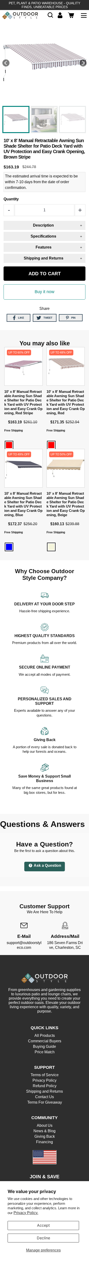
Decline (43, 1238)
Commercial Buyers (44, 1041)
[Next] (83, 63)
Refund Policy (44, 1086)
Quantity (11, 199)
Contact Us (44, 1097)
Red (9, 445)
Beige (51, 547)
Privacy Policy (44, 1080)
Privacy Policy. (26, 1213)
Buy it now (44, 291)
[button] (50, 15)
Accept (43, 1225)
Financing (44, 1142)
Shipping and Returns (44, 1091)
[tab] (44, 225)
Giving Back (44, 1136)
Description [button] (43, 225)
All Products (44, 1035)
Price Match (45, 1052)
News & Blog (44, 1131)
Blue (9, 547)
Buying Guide (44, 1046)
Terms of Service (45, 1075)
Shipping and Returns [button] (43, 258)
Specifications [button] (43, 236)
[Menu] (84, 15)
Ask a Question (47, 865)
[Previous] (5, 63)
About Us (44, 1125)
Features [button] (44, 247)
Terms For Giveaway (44, 1102)
